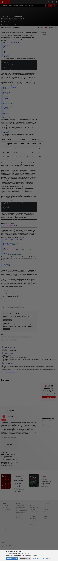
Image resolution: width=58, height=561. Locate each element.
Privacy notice (48, 558)
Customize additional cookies (38, 558)
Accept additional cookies (12, 558)
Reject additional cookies (25, 558)
